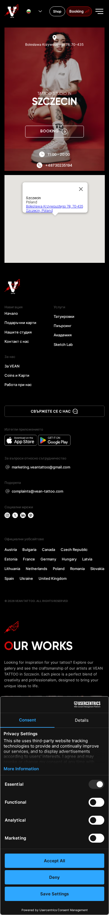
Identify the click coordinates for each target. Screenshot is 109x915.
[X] (15, 515)
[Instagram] (7, 515)
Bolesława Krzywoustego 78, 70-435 (54, 44)
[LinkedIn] (23, 515)
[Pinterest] (31, 515)
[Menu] (100, 11)
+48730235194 (58, 165)
